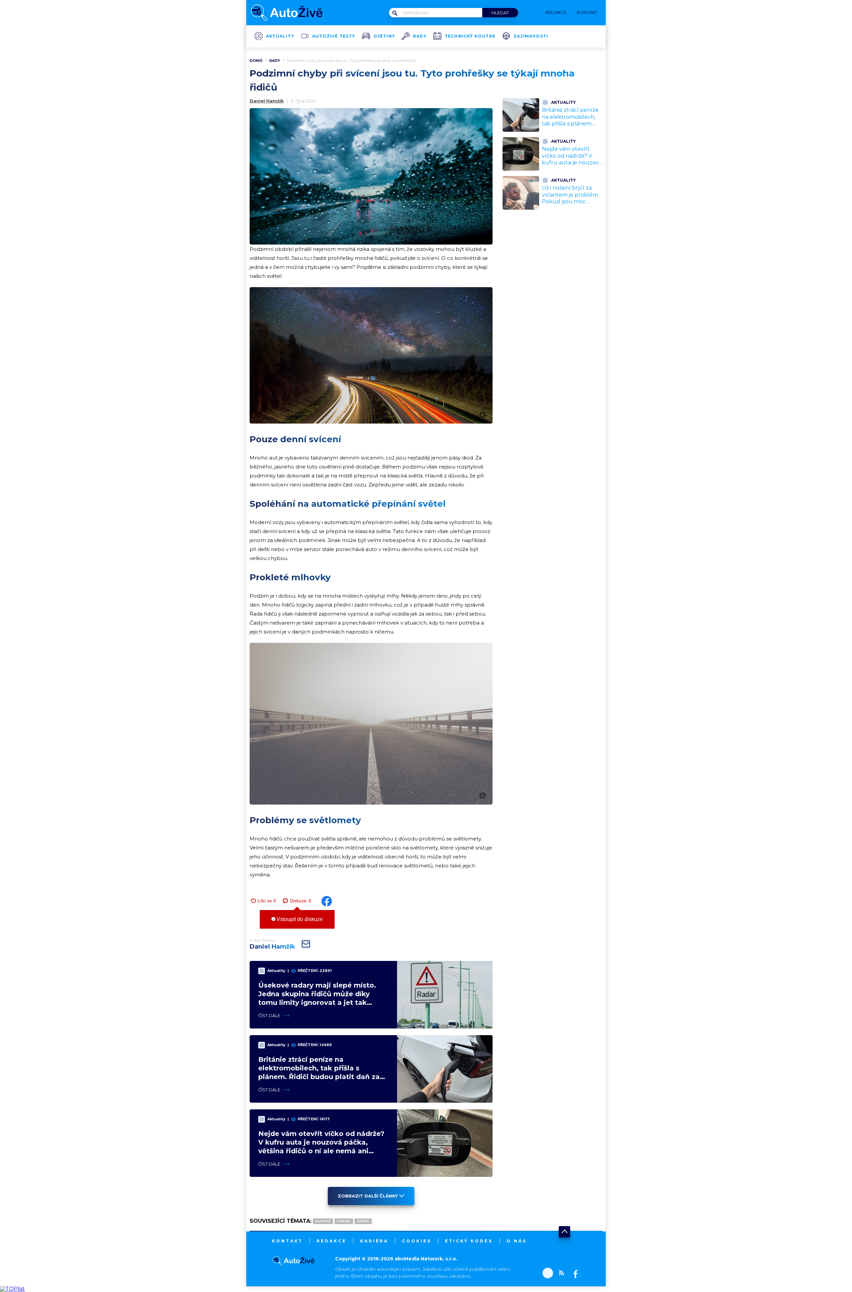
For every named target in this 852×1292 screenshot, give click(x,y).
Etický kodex (469, 1240)
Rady (420, 36)
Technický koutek (470, 36)
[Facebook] (573, 1274)
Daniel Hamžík (267, 100)
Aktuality (280, 36)
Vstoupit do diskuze (299, 919)
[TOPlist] (12, 1289)
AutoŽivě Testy (333, 36)
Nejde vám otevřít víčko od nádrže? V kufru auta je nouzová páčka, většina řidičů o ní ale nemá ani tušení (572, 163)
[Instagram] (547, 1274)
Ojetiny (384, 36)
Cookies (416, 1240)
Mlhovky (323, 1221)
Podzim (343, 1221)
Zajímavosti (531, 36)
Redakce (331, 1240)
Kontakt (287, 1240)
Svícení (363, 1221)
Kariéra (374, 1240)
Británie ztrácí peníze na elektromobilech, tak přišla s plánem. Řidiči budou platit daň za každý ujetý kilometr (572, 127)
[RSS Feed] (559, 1274)
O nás (517, 1240)
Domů (256, 60)
